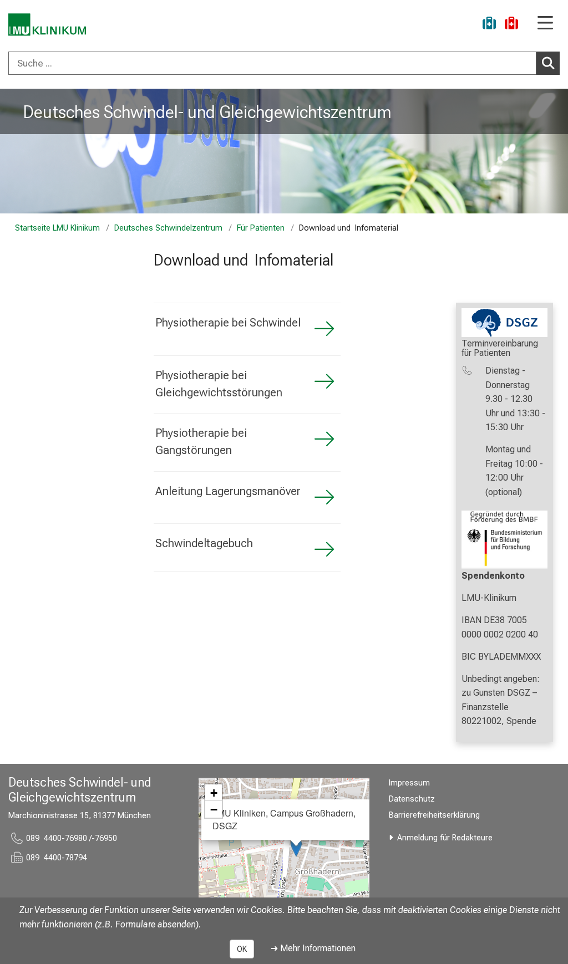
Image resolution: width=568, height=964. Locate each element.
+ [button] (213, 793)
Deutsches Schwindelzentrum (168, 228)
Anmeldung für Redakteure (445, 838)
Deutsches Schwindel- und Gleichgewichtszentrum (207, 112)
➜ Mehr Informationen (313, 948)
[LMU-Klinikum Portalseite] (47, 24)
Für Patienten (261, 228)
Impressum (409, 783)
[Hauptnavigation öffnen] (545, 23)
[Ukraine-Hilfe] (489, 25)
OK (242, 949)
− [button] (213, 809)
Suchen (548, 63)
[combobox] (284, 63)
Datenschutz (412, 799)
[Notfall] (511, 25)
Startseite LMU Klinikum (57, 228)
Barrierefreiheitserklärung (434, 815)
